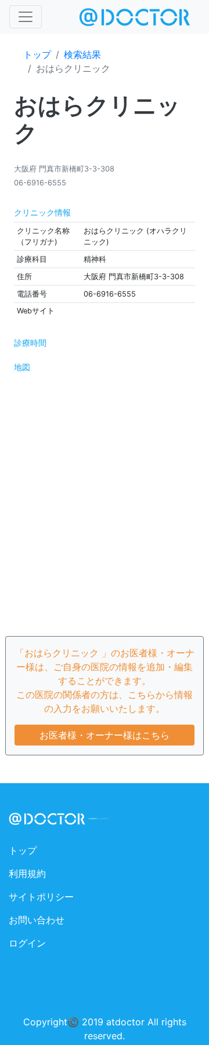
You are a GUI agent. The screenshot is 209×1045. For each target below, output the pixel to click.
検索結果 (82, 54)
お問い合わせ (36, 920)
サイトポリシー (41, 896)
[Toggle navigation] (25, 16)
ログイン (27, 943)
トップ (37, 54)
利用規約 (27, 873)
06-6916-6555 (40, 182)
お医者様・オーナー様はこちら (104, 735)
